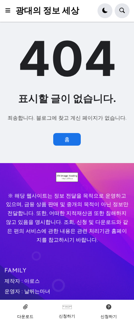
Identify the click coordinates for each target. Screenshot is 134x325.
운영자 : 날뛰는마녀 (27, 291)
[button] (10, 10)
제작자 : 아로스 (22, 281)
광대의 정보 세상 (47, 10)
